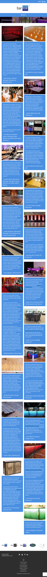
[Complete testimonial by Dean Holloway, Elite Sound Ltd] (34, 134)
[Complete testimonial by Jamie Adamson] (12, 204)
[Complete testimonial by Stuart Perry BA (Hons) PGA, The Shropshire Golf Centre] (34, 276)
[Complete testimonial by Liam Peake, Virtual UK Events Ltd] (34, 458)
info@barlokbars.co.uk (7, 555)
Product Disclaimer (23, 566)
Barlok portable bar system (32, 426)
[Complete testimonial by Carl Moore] (12, 101)
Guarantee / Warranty (23, 568)
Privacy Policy (23, 563)
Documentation (23, 569)
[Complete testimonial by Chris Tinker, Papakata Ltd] (12, 416)
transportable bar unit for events (33, 331)
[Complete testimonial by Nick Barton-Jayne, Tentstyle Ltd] (34, 41)
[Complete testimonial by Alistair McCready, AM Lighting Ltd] (34, 93)
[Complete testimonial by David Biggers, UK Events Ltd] (12, 254)
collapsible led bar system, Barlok (33, 470)
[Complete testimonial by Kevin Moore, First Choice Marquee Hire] (12, 475)
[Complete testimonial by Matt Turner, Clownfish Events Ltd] (34, 323)
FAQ (23, 560)
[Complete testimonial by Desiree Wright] (34, 519)
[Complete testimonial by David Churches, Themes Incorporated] (12, 372)
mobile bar (19, 489)
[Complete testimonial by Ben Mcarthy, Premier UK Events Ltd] (34, 227)
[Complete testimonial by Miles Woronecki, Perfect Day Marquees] (34, 361)
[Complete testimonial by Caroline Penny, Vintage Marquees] (34, 187)
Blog (23, 559)
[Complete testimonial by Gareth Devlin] (12, 159)
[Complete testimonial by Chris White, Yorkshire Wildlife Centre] (34, 417)
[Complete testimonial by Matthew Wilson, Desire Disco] (12, 292)
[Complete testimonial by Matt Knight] (12, 41)
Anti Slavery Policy (23, 571)
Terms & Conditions (23, 562)
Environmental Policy (23, 565)
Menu (24, 15)
